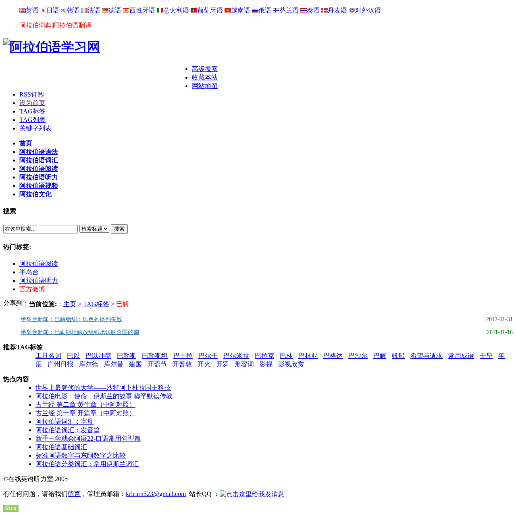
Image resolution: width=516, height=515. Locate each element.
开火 (204, 364)
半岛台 (29, 272)
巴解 (379, 355)
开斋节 (157, 364)
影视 (266, 364)
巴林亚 (308, 355)
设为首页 (32, 102)
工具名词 (48, 355)
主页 (69, 304)
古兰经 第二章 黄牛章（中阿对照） (85, 404)
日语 (52, 10)
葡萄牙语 (210, 10)
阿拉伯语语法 (38, 151)
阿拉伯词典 (35, 25)
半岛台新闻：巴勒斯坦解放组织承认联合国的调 (80, 332)
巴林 (286, 355)
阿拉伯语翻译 (72, 25)
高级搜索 (205, 68)
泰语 (313, 10)
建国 (135, 364)
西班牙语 (142, 10)
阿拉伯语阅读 (38, 168)
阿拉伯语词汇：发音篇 (67, 430)
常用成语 (461, 355)
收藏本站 (205, 77)
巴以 (73, 355)
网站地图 (205, 85)
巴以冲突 (98, 355)
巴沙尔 (358, 355)
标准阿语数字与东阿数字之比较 (80, 455)
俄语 (264, 10)
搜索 (119, 229)
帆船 (398, 355)
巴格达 (333, 355)
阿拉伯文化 (35, 194)
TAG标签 (32, 111)
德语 (114, 10)
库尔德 (88, 364)
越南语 (240, 10)
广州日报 (60, 364)
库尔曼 (113, 364)
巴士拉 (183, 355)
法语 (93, 10)
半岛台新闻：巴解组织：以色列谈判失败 (71, 319)
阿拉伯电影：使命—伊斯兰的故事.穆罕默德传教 (104, 396)
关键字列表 (35, 128)
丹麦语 (337, 10)
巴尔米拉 (236, 355)
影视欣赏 (291, 364)
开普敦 (182, 364)
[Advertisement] (97, 77)
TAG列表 (32, 119)
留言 (74, 493)
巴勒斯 (126, 355)
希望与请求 (426, 355)
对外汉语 (368, 10)
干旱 (486, 355)
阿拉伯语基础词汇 (61, 447)
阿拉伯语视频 (38, 185)
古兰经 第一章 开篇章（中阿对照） (85, 413)
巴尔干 (208, 355)
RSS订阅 (31, 94)
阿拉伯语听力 (38, 177)
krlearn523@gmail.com (156, 493)
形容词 (244, 364)
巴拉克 (264, 355)
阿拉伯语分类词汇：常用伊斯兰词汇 (87, 463)
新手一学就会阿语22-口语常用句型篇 (88, 438)
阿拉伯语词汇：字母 (64, 421)
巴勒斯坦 (155, 355)
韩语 (73, 10)
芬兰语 (289, 10)
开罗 (222, 364)
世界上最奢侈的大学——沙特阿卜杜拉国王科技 (103, 387)
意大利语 (176, 10)
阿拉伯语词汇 (38, 160)
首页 (25, 143)
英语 (32, 10)
